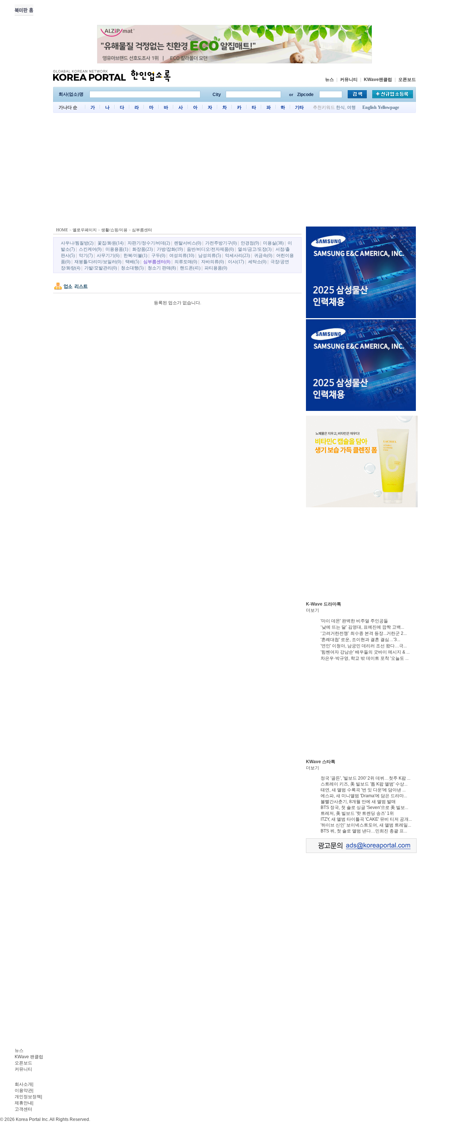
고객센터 (23, 1109)
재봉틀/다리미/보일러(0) (97, 261)
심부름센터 (142, 230)
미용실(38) (273, 243)
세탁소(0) (257, 261)
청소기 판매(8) (162, 268)
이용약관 (23, 1090)
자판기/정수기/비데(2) (149, 243)
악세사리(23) (237, 255)
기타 (299, 107)
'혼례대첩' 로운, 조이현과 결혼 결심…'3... (360, 639)
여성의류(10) (181, 255)
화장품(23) (142, 249)
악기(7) (86, 255)
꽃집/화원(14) (110, 243)
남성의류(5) (209, 255)
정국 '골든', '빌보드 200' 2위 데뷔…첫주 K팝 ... (365, 778)
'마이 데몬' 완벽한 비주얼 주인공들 (354, 620)
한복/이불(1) (135, 255)
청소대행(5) (132, 268)
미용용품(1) (117, 249)
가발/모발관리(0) (100, 268)
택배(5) (132, 261)
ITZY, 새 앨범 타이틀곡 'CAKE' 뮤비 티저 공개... (366, 819)
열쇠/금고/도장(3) (255, 249)
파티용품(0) (215, 268)
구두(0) (158, 255)
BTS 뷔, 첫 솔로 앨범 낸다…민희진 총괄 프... (364, 831)
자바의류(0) (212, 261)
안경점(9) (250, 243)
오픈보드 (407, 79)
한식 (340, 107)
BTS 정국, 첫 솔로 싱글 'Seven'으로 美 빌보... (364, 807)
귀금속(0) (263, 255)
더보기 (312, 610)
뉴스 (329, 79)
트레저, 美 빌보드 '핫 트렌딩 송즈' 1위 (357, 813)
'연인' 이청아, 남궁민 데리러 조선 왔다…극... (364, 645)
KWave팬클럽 (378, 79)
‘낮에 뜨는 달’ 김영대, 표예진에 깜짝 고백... (362, 627)
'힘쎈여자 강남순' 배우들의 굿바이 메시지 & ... (365, 652)
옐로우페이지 (85, 230)
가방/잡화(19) (170, 249)
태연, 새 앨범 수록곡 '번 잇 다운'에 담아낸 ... (363, 789)
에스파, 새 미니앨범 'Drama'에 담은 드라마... (364, 795)
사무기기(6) (108, 255)
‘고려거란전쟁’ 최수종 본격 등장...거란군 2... (364, 633)
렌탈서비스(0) (187, 243)
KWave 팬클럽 (29, 1056)
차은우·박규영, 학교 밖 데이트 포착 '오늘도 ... (365, 658)
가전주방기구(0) (221, 243)
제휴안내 (23, 1103)
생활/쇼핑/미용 (114, 230)
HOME (62, 230)
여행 (351, 107)
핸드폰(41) (190, 268)
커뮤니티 (349, 79)
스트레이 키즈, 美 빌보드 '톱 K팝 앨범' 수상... (364, 784)
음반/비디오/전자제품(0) (210, 249)
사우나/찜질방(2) (77, 243)
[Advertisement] (234, 171)
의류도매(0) (185, 261)
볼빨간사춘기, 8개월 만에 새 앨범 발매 (358, 801)
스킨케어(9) (90, 249)
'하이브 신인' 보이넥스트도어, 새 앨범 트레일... (366, 825)
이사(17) (236, 261)
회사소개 (23, 1084)
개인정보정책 (28, 1096)
